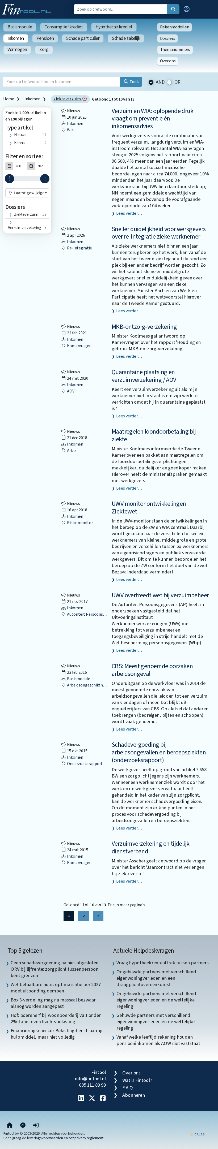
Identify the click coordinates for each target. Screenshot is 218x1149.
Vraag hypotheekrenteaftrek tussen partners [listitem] (162, 962)
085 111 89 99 (92, 1085)
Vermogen (17, 49)
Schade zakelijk (126, 38)
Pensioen (45, 38)
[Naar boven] (23, 1125)
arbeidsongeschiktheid (87, 685)
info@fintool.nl (90, 1078)
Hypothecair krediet (113, 27)
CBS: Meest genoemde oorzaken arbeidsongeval (152, 670)
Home (8, 99)
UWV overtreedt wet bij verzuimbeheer (160, 595)
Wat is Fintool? (137, 1080)
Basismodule (19, 27)
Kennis (19, 143)
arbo (71, 450)
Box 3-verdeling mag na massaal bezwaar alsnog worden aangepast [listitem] (53, 1003)
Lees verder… (129, 213)
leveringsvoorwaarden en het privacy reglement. (65, 1138)
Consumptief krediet (63, 27)
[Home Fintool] (27, 8)
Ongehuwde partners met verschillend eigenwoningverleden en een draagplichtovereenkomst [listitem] (156, 978)
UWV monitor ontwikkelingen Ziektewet (149, 507)
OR (177, 82)
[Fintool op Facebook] (103, 1099)
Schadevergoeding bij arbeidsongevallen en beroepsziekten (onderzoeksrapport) (159, 752)
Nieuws (20, 135)
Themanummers (175, 49)
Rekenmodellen (174, 27)
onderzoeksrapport (84, 764)
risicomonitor (79, 523)
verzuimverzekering (24, 228)
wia (70, 130)
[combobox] (27, 192)
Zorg (43, 49)
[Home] (9, 1125)
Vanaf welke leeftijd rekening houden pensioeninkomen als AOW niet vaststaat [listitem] (158, 1040)
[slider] (9, 178)
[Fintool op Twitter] (92, 1099)
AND (160, 82)
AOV (70, 391)
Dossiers (167, 38)
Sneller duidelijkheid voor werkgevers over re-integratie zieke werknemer (159, 232)
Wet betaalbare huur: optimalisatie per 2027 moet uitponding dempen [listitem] (56, 987)
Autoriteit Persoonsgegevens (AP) (97, 614)
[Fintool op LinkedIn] (81, 1099)
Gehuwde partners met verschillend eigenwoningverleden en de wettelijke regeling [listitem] (155, 1021)
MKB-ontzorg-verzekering (144, 326)
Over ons (168, 61)
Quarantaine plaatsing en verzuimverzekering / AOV (144, 376)
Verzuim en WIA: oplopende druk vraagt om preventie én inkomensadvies (152, 118)
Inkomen (15, 38)
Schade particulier (82, 38)
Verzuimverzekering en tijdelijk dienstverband (150, 847)
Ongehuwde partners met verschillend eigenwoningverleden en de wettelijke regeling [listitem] (156, 1000)
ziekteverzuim (67, 99)
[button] (186, 9)
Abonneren (133, 1095)
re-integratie (79, 248)
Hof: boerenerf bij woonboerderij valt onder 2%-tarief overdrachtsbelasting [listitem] (56, 1018)
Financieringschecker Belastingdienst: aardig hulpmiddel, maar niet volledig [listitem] (57, 1033)
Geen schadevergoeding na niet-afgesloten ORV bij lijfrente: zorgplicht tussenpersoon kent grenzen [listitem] (54, 969)
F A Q (127, 1087)
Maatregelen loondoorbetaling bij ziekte (154, 435)
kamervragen (78, 346)
